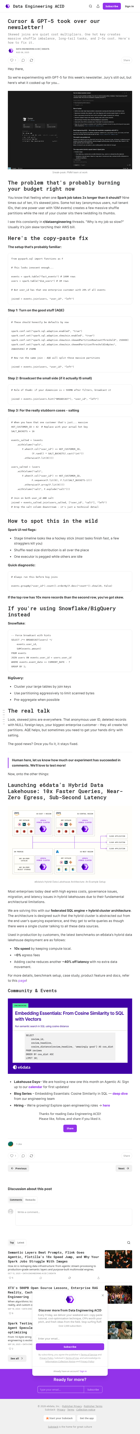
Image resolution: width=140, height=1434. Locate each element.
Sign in (129, 6)
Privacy (61, 1409)
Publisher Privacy (72, 1406)
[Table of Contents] (3, 717)
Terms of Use (72, 1358)
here (106, 1105)
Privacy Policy (46, 1358)
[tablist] (22, 1199)
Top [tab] (12, 1242)
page (22, 981)
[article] (70, 1265)
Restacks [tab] (30, 1199)
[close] (103, 1295)
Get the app (87, 1418)
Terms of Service (89, 1354)
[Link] (3, 185)
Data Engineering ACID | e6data (32, 49)
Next (121, 1168)
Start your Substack (61, 1418)
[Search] (90, 6)
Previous (20, 1168)
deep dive (120, 1094)
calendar (35, 1087)
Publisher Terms (93, 1406)
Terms (70, 1409)
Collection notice (85, 1409)
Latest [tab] (20, 1242)
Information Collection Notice (60, 1361)
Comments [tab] (16, 1199)
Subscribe (112, 6)
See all (15, 1358)
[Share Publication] (98, 6)
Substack (53, 1426)
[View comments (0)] (23, 60)
